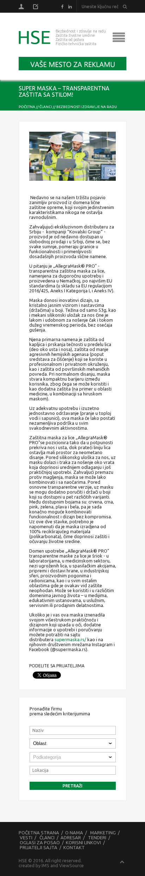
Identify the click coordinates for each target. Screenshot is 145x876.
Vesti (26, 837)
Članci (45, 107)
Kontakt (74, 847)
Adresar (71, 837)
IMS (45, 865)
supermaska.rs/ (70, 639)
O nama (74, 832)
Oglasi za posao (40, 842)
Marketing (103, 832)
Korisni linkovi (83, 842)
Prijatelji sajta (38, 847)
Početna (27, 107)
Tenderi (97, 837)
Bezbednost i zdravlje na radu (86, 107)
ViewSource (71, 865)
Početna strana (39, 832)
